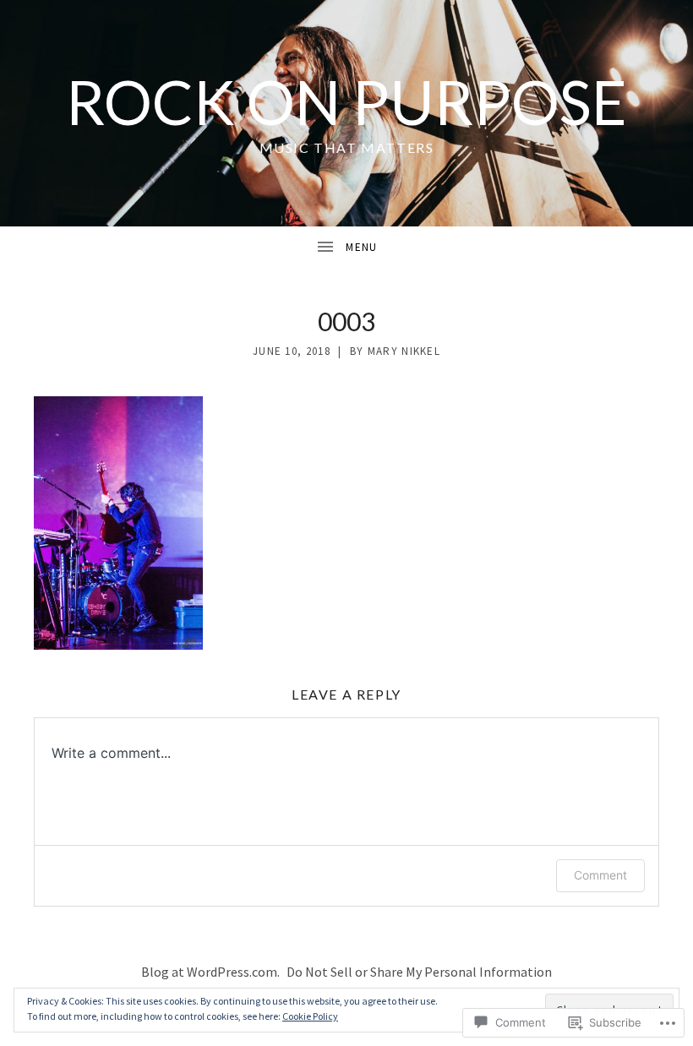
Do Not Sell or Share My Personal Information (419, 971)
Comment (600, 875)
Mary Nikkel (404, 351)
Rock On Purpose (346, 101)
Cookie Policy (310, 1016)
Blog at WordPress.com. (210, 971)
